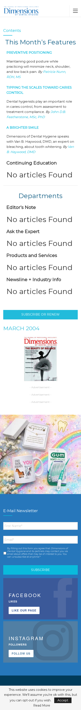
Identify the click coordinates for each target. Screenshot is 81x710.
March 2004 (21, 328)
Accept (62, 700)
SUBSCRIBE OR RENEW (40, 314)
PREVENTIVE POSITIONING (29, 52)
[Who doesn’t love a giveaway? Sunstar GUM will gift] (40, 455)
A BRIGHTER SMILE (22, 127)
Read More (41, 705)
